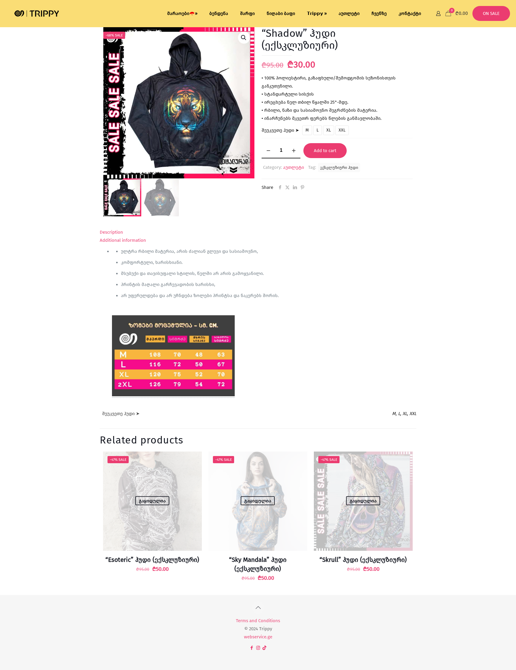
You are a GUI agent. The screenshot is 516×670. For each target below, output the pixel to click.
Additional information (123, 240)
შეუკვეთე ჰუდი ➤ (280, 130)
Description (111, 232)
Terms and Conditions (258, 620)
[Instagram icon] (258, 648)
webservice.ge (258, 637)
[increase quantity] (293, 150)
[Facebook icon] (252, 648)
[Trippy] (36, 13)
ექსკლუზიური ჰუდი (339, 167)
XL (328, 130)
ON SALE (491, 13)
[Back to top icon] (258, 607)
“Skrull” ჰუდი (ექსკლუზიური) (363, 560)
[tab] (258, 232)
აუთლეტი (293, 167)
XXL (342, 130)
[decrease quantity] (268, 150)
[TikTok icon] (264, 648)
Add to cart (325, 150)
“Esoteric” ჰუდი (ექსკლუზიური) (152, 560)
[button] (244, 38)
